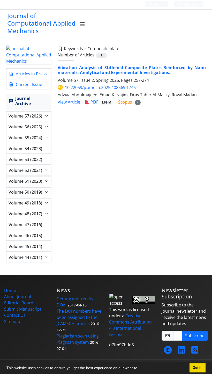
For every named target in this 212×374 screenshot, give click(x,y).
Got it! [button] (197, 368)
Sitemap (12, 321)
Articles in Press (31, 74)
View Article (69, 102)
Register (191, 4)
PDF (100, 102)
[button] (140, 368)
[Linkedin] (181, 351)
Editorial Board (18, 303)
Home (10, 290)
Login (158, 4)
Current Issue (28, 84)
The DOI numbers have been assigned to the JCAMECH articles (79, 317)
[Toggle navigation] (82, 24)
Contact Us (15, 315)
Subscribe (195, 336)
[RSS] (194, 351)
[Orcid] (168, 351)
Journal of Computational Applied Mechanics (41, 23)
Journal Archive (23, 101)
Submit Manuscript (22, 309)
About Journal (17, 296)
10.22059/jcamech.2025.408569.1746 (100, 87)
